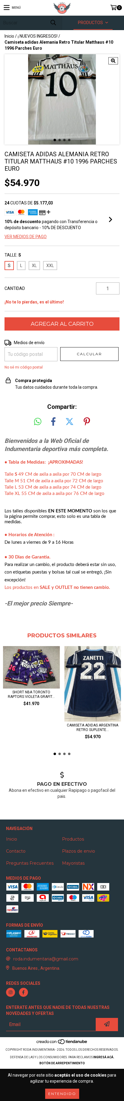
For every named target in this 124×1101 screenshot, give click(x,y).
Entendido (62, 1093)
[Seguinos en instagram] (10, 992)
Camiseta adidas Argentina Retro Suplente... (92, 727)
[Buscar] (53, 23)
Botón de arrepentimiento (62, 1063)
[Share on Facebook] (53, 422)
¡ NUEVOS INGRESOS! (37, 36)
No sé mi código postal (24, 367)
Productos (73, 839)
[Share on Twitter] (69, 422)
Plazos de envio (78, 851)
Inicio (9, 36)
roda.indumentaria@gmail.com (45, 959)
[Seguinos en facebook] (23, 992)
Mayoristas (73, 863)
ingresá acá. (103, 1057)
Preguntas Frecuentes (30, 863)
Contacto (16, 851)
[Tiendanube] (62, 1043)
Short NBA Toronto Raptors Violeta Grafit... (31, 694)
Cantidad (15, 288)
